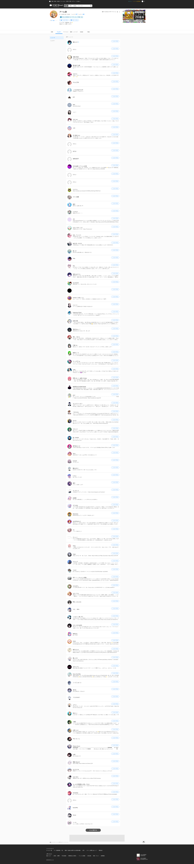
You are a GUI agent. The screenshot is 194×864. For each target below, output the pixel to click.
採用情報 (103, 855)
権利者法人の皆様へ (72, 855)
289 (81, 14)
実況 (70, 1)
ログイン (130, 1)
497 (74, 14)
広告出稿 (89, 855)
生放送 (58, 1)
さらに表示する (93, 830)
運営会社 (100, 850)
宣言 (83, 850)
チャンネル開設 (82, 855)
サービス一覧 (49, 850)
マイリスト (66, 31)
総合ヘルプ (48, 855)
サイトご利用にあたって (92, 850)
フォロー (59, 31)
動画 (52, 1)
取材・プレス (96, 855)
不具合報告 (64, 855)
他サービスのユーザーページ (108, 11)
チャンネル (62, 1)
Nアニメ (73, 1)
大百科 (67, 1)
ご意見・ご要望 (56, 855)
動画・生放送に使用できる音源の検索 (72, 850)
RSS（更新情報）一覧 (58, 850)
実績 (88, 31)
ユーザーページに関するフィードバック (60, 842)
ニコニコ (56, 5)
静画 (55, 1)
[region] (57, 39)
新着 (52, 31)
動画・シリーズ (73, 31)
